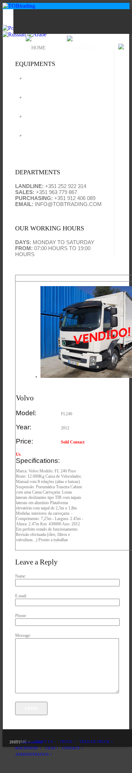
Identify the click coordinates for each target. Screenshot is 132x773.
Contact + (72, 748)
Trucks (38, 81)
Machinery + (28, 748)
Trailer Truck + (96, 741)
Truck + (67, 741)
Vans (34, 138)
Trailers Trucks (54, 100)
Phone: (21, 615)
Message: (23, 635)
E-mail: (21, 595)
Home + (22, 741)
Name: (20, 576)
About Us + (44, 741)
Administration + (33, 754)
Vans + (51, 748)
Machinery (46, 119)
